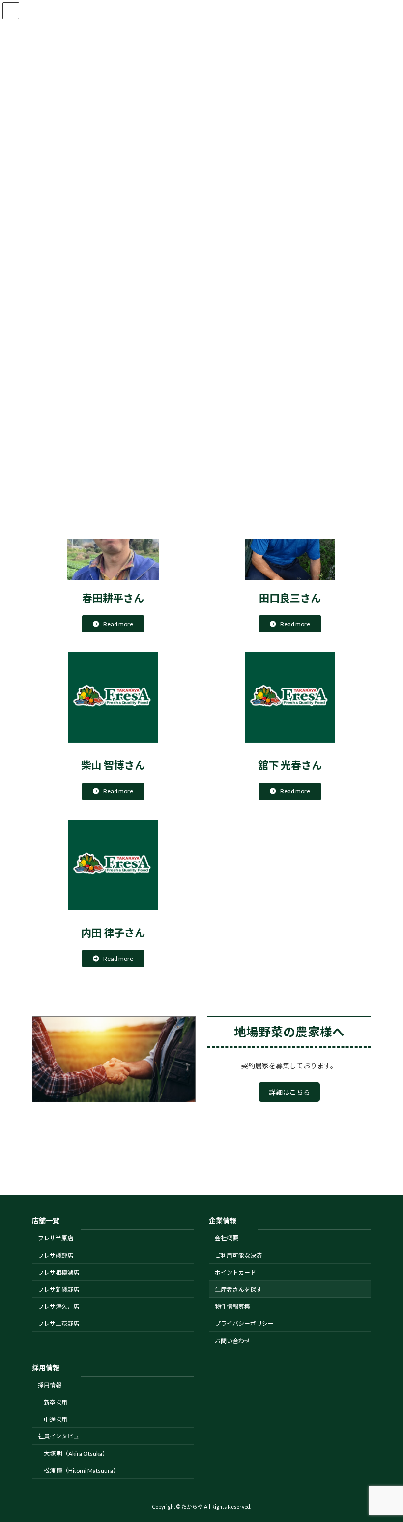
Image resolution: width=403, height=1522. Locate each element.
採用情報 (49, 1385)
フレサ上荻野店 (58, 1323)
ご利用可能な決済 (238, 1255)
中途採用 (55, 1419)
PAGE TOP (384, 1466)
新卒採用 (55, 1402)
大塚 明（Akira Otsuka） (76, 1453)
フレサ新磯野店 (58, 1289)
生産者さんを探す (238, 1289)
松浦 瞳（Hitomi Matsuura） (81, 1470)
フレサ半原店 (55, 1238)
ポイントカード (235, 1272)
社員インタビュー (61, 1436)
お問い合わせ (232, 1341)
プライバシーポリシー (244, 1323)
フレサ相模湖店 (58, 1272)
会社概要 (226, 1238)
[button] (113, 623)
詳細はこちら (289, 1092)
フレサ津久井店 (58, 1306)
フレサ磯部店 (55, 1255)
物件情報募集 (232, 1306)
